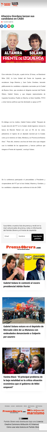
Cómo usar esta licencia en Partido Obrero (23, 427)
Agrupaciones (19, 406)
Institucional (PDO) (31, 407)
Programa (7, 406)
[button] (1, 26)
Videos (25, 406)
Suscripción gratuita (37, 237)
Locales (13, 406)
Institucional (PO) (39, 407)
